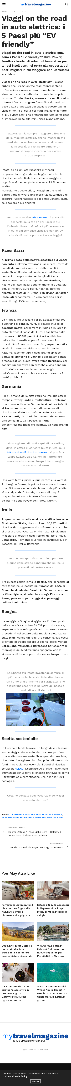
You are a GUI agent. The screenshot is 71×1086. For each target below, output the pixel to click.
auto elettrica (44, 815)
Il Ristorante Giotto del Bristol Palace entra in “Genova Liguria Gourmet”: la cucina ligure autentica (16, 993)
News (5, 11)
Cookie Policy (19, 1076)
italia (16, 817)
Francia (58, 815)
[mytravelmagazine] (35, 4)
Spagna (37, 817)
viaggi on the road (52, 817)
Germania (7, 817)
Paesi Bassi (26, 817)
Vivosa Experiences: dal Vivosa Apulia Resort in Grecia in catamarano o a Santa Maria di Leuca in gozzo (52, 993)
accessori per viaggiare (21, 815)
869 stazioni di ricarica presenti (27, 452)
